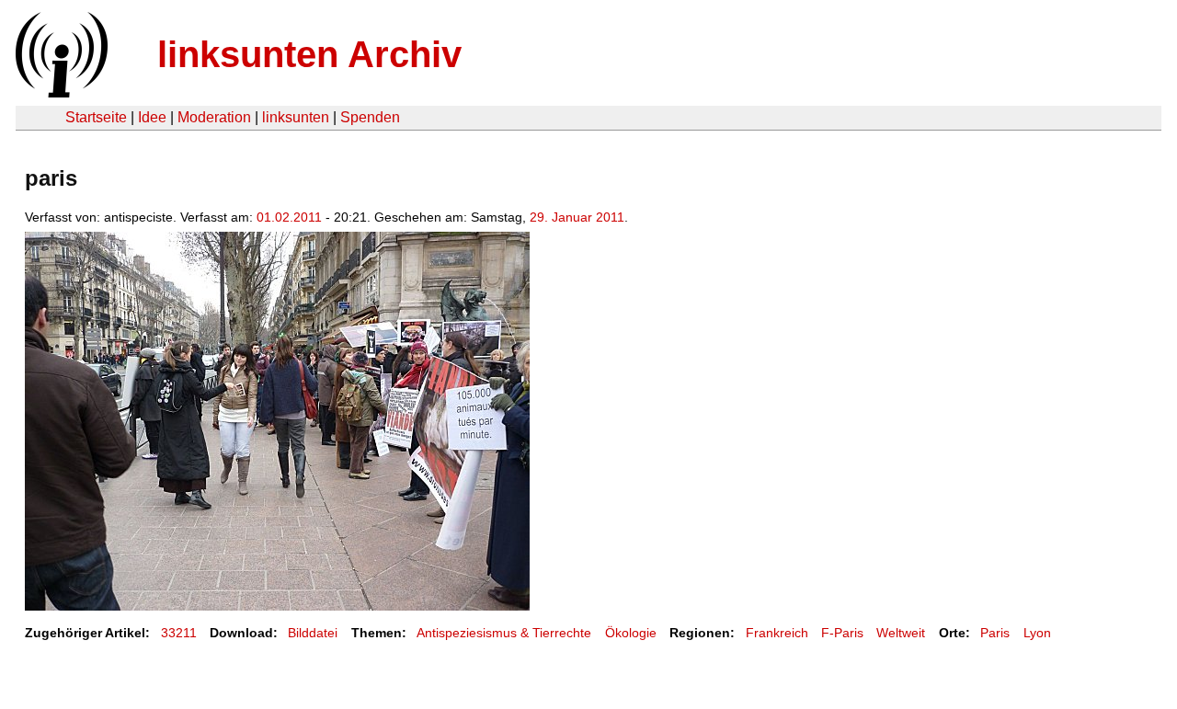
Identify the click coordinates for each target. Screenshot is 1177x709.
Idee (152, 117)
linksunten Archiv (309, 54)
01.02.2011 (289, 217)
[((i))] (60, 92)
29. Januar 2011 (577, 217)
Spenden (370, 117)
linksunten (295, 117)
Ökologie (631, 632)
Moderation (214, 117)
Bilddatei (312, 632)
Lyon (1037, 632)
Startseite (96, 117)
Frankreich (777, 632)
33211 (179, 632)
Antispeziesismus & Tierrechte (504, 632)
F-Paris (842, 632)
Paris (995, 632)
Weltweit (900, 632)
